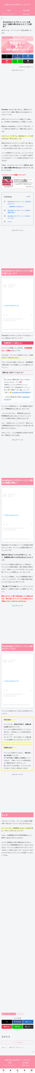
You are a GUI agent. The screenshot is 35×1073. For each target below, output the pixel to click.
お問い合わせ (25, 1065)
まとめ (10, 221)
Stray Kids (20, 1014)
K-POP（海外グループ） (9, 1014)
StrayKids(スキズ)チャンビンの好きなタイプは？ (19, 217)
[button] (28, 61)
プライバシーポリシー (9, 1065)
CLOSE (28, 196)
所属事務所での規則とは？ (16, 206)
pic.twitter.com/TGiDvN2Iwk (20, 392)
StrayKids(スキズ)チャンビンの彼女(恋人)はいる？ (19, 203)
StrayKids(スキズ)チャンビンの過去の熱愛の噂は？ (19, 211)
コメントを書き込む (17, 1042)
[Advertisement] (17, 88)
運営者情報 (25, 1063)
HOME (9, 1063)
